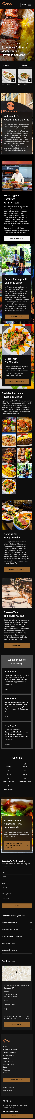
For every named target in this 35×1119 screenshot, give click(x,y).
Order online (16, 1024)
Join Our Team (8, 1064)
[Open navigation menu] (30, 5)
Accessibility (7, 1091)
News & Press (8, 1061)
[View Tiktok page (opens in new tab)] (10, 1101)
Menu (24, 5)
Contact (6, 1073)
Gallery (5, 1067)
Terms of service (8, 1087)
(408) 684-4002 (9, 1005)
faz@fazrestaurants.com (12, 1009)
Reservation (7, 1058)
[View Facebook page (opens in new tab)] (4, 1101)
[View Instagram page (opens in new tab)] (7, 1101)
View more (8, 685)
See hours (27, 1018)
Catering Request (9, 1053)
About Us (6, 1070)
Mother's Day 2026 (10, 1050)
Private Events (8, 1056)
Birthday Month (10, 894)
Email (6, 883)
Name (7, 872)
